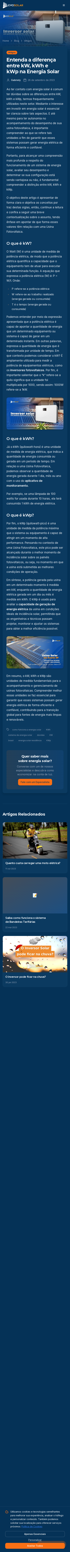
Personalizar (35, 1539)
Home (6, 40)
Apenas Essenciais (35, 1534)
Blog (16, 40)
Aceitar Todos (35, 1545)
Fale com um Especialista (35, 782)
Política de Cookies (31, 1526)
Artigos (28, 40)
